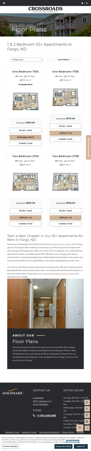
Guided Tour (30, 143)
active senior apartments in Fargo (58, 274)
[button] (83, 3)
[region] (45, 442)
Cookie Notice (73, 442)
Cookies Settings (10, 446)
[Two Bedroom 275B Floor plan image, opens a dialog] (65, 181)
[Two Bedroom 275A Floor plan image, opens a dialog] (25, 181)
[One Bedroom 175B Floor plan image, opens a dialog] (65, 97)
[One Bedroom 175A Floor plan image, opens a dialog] (25, 101)
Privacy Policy (68, 432)
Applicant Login (29, 432)
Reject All (81, 446)
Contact (80, 432)
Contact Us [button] (70, 133)
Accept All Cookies (63, 446)
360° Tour (31, 130)
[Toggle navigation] (4, 3)
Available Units (29, 137)
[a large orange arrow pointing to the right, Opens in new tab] (13, 391)
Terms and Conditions (49, 432)
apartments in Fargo (61, 244)
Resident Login (12, 432)
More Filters (63, 60)
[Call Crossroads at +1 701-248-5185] (87, 3)
